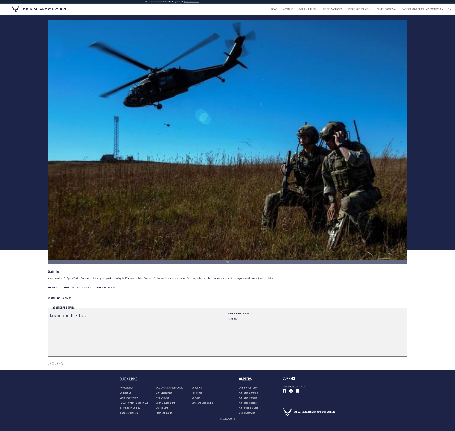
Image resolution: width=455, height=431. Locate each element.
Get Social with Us (294, 386)
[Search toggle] (449, 9)
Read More (232, 318)
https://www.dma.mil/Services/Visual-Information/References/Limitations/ (303, 327)
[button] (192, 2)
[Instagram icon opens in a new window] (291, 391)
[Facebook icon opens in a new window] (284, 391)
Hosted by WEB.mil (227, 419)
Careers (245, 379)
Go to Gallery (55, 362)
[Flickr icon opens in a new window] (297, 391)
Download (55, 298)
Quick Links (128, 379)
